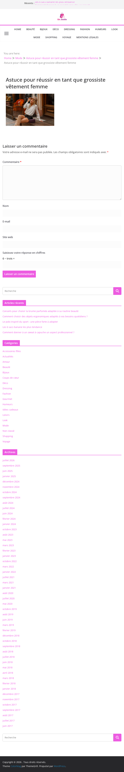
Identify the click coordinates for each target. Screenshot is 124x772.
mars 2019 (8, 624)
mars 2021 (8, 582)
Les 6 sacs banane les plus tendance (55, 3)
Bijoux (43, 29)
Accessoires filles (12, 351)
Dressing (69, 29)
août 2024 (8, 502)
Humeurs (100, 29)
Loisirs (6, 414)
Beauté (30, 29)
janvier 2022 (9, 571)
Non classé (8, 430)
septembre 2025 (11, 465)
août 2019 (8, 614)
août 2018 (8, 651)
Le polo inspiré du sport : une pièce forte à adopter (30, 321)
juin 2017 (8, 725)
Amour (6, 361)
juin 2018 (8, 662)
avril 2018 (8, 672)
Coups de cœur (11, 377)
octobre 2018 (10, 640)
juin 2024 (8, 513)
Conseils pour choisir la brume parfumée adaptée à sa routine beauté (40, 311)
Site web (8, 237)
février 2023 (9, 550)
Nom (6, 206)
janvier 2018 (9, 688)
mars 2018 (8, 678)
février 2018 (9, 683)
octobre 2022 (10, 561)
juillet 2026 (9, 460)
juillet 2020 (9, 598)
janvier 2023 (9, 555)
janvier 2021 (9, 587)
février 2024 (9, 518)
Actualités (8, 356)
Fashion (85, 29)
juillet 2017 (9, 720)
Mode (36, 37)
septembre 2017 (11, 709)
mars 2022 (8, 566)
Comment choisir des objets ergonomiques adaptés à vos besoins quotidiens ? (45, 316)
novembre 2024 (11, 486)
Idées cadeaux (10, 409)
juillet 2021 (9, 577)
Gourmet (7, 398)
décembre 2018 (11, 635)
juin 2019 (8, 619)
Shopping (51, 37)
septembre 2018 (11, 646)
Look (114, 29)
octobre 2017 (10, 704)
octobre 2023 (10, 529)
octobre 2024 (10, 492)
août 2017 (8, 715)
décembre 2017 (11, 694)
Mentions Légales (87, 37)
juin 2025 (8, 470)
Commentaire (12, 162)
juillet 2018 (9, 656)
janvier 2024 (9, 524)
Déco (56, 29)
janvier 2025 (9, 476)
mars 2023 (8, 545)
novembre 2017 (11, 699)
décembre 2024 (11, 481)
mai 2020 (7, 603)
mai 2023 (7, 539)
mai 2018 (7, 667)
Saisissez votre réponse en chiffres (24, 252)
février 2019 (9, 630)
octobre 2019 (10, 609)
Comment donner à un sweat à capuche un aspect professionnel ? (38, 332)
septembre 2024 (11, 497)
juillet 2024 (9, 508)
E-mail (6, 221)
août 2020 (8, 593)
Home (17, 29)
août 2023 (8, 534)
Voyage (66, 37)
